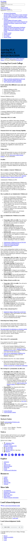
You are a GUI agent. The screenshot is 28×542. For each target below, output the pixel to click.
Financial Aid (24, 21)
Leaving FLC (7, 17)
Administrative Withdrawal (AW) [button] (12, 91)
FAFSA (18, 21)
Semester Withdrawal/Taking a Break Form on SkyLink (13, 176)
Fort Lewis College (14, 58)
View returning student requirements (13, 81)
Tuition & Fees (18, 23)
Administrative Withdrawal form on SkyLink (15, 242)
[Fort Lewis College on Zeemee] (22, 455)
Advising (25, 14)
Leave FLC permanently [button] (10, 93)
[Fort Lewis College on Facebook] (5, 455)
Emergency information (9, 492)
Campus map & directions (10, 470)
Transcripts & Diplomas (14, 30)
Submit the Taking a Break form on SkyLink (15, 312)
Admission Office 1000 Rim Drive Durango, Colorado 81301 (10, 444)
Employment (7, 493)
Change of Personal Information (11, 27)
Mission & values (8, 494)
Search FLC (4, 10)
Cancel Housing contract (10, 412)
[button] (10, 505)
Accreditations (7, 490)
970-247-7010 (9, 450)
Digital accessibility (8, 537)
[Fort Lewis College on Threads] (19, 455)
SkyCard (12, 28)
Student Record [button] (7, 26)
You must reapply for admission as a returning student (14, 329)
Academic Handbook (22, 17)
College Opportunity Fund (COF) (12, 21)
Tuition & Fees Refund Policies (11, 243)
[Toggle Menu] (11, 9)
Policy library (7, 496)
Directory (8, 451)
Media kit (6, 481)
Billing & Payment (12, 20)
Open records (7, 482)
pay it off (24, 401)
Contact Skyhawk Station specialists (12, 80)
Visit (5, 463)
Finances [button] (6, 19)
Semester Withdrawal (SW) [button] (10, 89)
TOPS (5, 538)
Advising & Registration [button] (10, 13)
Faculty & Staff (7, 33)
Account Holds (7, 14)
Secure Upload (4, 7)
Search (2, 4)
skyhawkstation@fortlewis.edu (12, 422)
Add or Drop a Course (16, 14)
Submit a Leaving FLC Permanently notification (15, 365)
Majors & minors (8, 466)
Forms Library (7, 34)
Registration (14, 17)
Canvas (5, 477)
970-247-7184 (9, 448)
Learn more (15, 518)
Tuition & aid (7, 464)
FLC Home (3, 1)
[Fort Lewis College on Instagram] (2, 455)
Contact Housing (8, 411)
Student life (6, 467)
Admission (6, 462)
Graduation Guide (22, 16)
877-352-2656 (9, 447)
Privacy (5, 535)
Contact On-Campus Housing (11, 245)
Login (5, 540)
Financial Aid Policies (9, 23)
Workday (6, 479)
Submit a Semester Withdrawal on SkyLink (15, 349)
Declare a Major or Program (11, 16)
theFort (5, 478)
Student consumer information (11, 497)
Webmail (6, 484)
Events (5, 469)
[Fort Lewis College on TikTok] (12, 455)
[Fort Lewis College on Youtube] (9, 455)
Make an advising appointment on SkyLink (14, 79)
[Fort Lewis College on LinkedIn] (16, 455)
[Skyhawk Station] (5, 9)
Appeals (6, 20)
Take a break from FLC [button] (9, 92)
